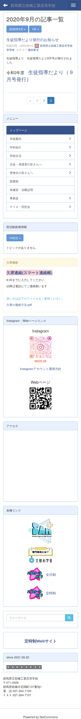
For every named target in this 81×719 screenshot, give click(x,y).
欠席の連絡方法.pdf (19, 305)
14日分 (14, 238)
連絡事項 (33, 50)
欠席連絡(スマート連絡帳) (29, 272)
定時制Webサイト (41, 641)
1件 (34, 29)
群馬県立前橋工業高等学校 (33, 5)
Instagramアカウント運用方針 (40, 368)
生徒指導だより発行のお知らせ (32, 39)
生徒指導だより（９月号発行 (40, 75)
